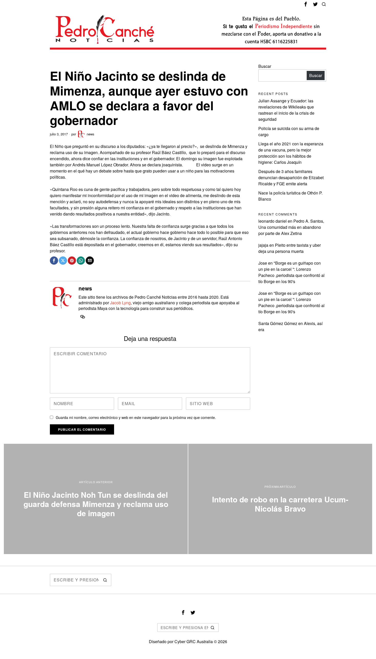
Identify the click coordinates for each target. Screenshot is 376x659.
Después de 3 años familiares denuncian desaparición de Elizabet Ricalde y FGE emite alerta (291, 177)
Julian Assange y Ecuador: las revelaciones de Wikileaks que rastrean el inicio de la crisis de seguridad (286, 110)
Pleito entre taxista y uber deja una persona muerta (289, 248)
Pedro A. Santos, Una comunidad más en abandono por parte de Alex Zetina (291, 227)
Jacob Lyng (120, 303)
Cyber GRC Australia (193, 641)
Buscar (264, 66)
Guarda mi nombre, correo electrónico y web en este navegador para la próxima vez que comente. (136, 417)
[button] (105, 580)
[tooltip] (306, 4)
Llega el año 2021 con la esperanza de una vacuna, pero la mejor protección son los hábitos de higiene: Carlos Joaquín (290, 153)
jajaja (263, 245)
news (90, 134)
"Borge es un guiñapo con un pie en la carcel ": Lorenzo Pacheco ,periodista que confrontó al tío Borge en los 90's (291, 272)
